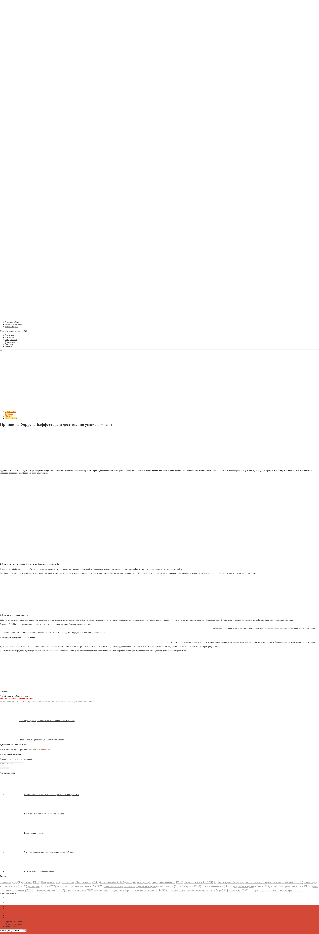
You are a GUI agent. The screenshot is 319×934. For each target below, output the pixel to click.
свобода (101, 890)
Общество (10, 701)
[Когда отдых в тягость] (14, 833)
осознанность (20, 701)
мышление (170, 886)
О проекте (35, 893)
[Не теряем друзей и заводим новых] (14, 871)
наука (192, 886)
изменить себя (90, 886)
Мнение (8, 346)
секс (112, 891)
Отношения (113, 882)
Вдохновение (10, 337)
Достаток (9, 344)
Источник (4, 692)
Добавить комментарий (12, 430)
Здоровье (29, 882)
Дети (15, 883)
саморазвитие (57, 701)
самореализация (79, 890)
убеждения (183, 890)
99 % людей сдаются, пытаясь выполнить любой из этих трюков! (47, 721)
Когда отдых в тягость (33, 833)
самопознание (19, 890)
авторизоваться (44, 749)
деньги (34, 886)
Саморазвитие (11, 340)
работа (277, 886)
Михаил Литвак (68, 883)
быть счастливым (285, 882)
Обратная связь (22, 893)
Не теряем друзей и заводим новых (39, 871)
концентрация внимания (126, 887)
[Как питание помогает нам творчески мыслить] (14, 814)
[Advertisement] (159, 450)
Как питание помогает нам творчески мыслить (44, 814)
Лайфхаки (51, 882)
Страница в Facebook (14, 898)
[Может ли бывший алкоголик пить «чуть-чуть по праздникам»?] (14, 795)
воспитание (310, 883)
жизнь (2, 701)
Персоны (31, 701)
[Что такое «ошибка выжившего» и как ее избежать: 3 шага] (14, 852)
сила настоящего (70, 701)
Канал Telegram (11, 902)
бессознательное (256, 882)
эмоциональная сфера (281, 890)
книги (109, 886)
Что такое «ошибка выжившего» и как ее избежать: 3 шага (49, 852)
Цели (241, 883)
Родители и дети (226, 882)
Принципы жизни (42, 701)
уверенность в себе (86, 701)
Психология (10, 335)
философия (237, 890)
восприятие (13, 886)
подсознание (244, 886)
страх (170, 891)
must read (5, 883)
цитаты (253, 891)
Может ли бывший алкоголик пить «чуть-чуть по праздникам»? (51, 795)
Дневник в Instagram (13, 900)
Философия (10, 342)
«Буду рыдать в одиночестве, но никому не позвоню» (42, 740)
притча (262, 886)
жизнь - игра (66, 886)
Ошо (129, 883)
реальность (298, 886)
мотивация (148, 886)
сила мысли (123, 890)
